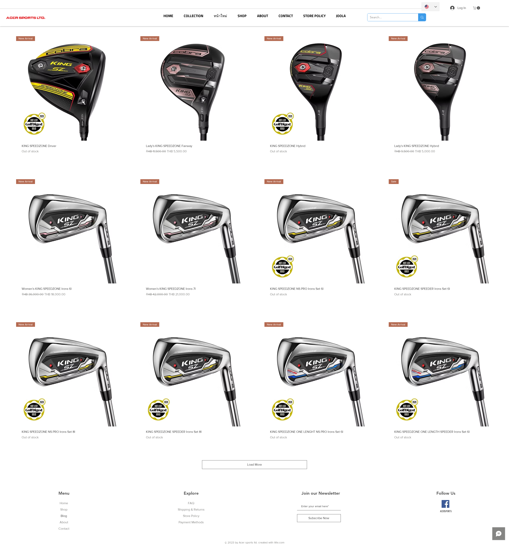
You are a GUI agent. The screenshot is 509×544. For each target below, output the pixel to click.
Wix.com (279, 542)
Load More (254, 464)
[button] (193, 16)
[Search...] (422, 17)
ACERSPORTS (446, 511)
